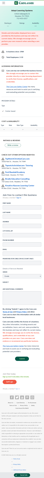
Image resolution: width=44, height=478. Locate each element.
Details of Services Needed (13, 268)
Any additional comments (13, 289)
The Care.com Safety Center (13, 346)
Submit (22, 359)
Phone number (8, 240)
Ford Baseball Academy (15, 172)
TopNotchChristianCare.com (17, 159)
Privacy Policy (21, 312)
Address (6, 222)
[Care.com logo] (23, 3)
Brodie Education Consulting (17, 179)
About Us (10, 402)
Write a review (12, 145)
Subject (6, 282)
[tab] (22, 269)
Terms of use (16, 458)
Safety (33, 405)
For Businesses (32, 402)
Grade (5, 272)
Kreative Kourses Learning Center (19, 186)
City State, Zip (8, 231)
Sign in (18, 198)
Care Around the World (22, 408)
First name (7, 203)
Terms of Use (8, 312)
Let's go (9, 382)
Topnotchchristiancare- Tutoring (19, 166)
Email (5, 249)
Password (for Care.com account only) (18, 259)
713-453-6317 (22, 18)
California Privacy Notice (19, 470)
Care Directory (21, 402)
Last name (6, 212)
